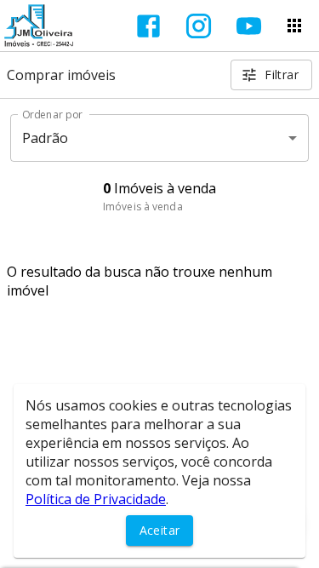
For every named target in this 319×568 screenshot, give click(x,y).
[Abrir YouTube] (249, 26)
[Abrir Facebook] (148, 26)
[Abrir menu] (294, 25)
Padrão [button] (45, 138)
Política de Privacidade (96, 499)
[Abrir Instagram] (199, 26)
